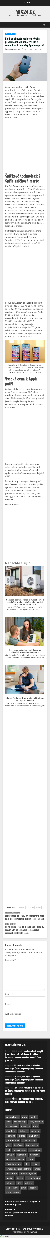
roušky (9, 1178)
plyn (27, 1164)
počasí (36, 1164)
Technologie (10, 34)
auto (24, 1117)
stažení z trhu (33, 1178)
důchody (35, 1131)
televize (10, 1183)
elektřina (10, 1135)
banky (33, 1117)
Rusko (20, 1178)
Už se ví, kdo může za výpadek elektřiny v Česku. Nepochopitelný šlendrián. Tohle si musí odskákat (24, 1068)
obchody (34, 1154)
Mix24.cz (25, 11)
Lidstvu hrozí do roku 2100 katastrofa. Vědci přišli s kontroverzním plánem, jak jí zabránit (24, 915)
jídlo (8, 1145)
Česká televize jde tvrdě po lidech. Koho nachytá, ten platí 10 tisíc (24, 1100)
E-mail (9, 1004)
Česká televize (13, 1192)
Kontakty (10, 1209)
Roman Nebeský (13, 49)
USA (19, 1183)
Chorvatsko (12, 1126)
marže (38, 908)
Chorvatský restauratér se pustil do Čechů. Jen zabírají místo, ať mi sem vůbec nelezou (25, 1090)
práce (37, 1168)
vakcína (28, 1183)
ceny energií (20, 1121)
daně (35, 1126)
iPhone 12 (30, 908)
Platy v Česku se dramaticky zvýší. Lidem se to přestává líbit (25, 699)
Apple (14, 908)
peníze (31, 1159)
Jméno (9, 994)
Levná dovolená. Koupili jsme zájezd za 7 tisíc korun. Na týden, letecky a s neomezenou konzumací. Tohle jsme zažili (24, 1056)
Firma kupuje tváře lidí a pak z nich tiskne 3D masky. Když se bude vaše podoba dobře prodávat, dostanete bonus (24, 928)
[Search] (44, 24)
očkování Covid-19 (15, 1159)
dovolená (10, 1131)
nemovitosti (35, 1150)
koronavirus (32, 1145)
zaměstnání (12, 1187)
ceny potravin (36, 1121)
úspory (32, 1187)
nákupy (10, 1154)
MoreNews (18, 1231)
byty (8, 1121)
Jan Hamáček (12, 1140)
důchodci (23, 1131)
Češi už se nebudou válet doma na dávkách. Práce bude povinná (25, 651)
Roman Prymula (28, 1173)
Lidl (8, 1150)
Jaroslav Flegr (29, 1140)
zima (23, 1187)
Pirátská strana (13, 1164)
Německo (21, 1154)
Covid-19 (25, 1126)
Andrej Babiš (12, 1117)
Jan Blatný (33, 1135)
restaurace (11, 1173)
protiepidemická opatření (18, 1168)
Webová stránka (13, 1013)
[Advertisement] (25, 146)
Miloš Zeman (19, 1150)
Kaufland (18, 1145)
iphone (21, 908)
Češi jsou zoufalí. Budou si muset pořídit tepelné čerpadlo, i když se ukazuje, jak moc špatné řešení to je (25, 602)
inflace (22, 1135)
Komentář (10, 960)
